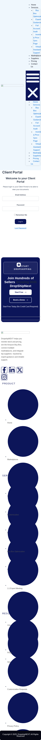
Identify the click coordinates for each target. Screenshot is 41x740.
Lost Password (20, 228)
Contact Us (35, 162)
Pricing (34, 61)
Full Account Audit (36, 29)
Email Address (20, 195)
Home (33, 5)
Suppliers (35, 58)
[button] (33, 86)
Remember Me (21, 215)
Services (34, 7)
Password (20, 205)
